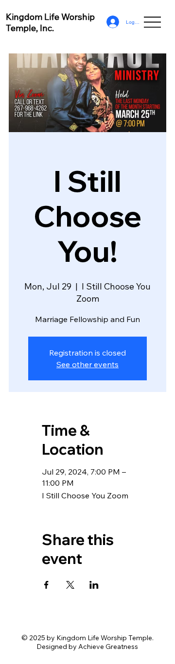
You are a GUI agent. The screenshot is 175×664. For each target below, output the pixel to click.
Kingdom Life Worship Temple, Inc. (50, 22)
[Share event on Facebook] (46, 585)
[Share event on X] (70, 585)
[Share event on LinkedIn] (94, 585)
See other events (87, 364)
